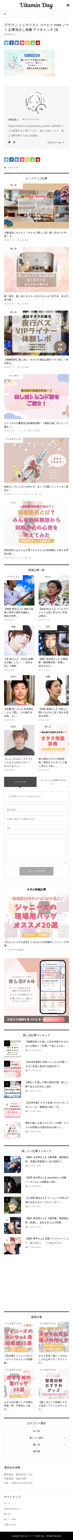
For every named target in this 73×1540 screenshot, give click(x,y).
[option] (36, 922)
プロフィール (54, 142)
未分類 (36, 1451)
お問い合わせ (10, 1524)
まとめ (36, 1430)
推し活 (36, 1444)
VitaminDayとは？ (12, 1508)
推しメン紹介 (36, 1437)
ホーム (7, 1503)
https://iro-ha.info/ (22, 1482)
